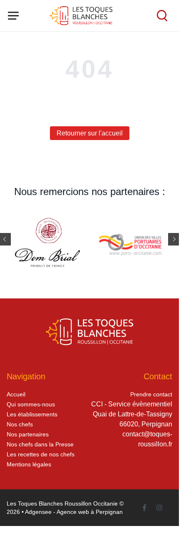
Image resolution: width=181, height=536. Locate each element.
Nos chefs (20, 424)
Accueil (16, 394)
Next (174, 239)
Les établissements (32, 414)
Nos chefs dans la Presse (40, 444)
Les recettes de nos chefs (40, 454)
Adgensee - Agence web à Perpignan (74, 511)
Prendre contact (151, 394)
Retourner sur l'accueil (90, 133)
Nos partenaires (28, 434)
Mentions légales (29, 464)
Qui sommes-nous (31, 404)
